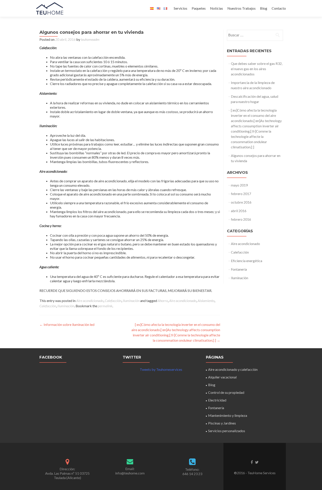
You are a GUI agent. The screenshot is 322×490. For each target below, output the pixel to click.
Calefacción (113, 300)
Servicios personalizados (226, 431)
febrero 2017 (241, 194)
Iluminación (131, 300)
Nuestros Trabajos (241, 8)
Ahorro (163, 300)
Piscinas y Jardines (222, 423)
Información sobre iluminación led (66, 324)
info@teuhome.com (130, 473)
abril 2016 (238, 211)
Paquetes (199, 8)
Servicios (180, 8)
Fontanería (239, 269)
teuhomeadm (90, 39)
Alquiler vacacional (222, 377)
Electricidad (217, 400)
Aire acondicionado (89, 300)
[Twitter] (257, 462)
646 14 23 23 (192, 474)
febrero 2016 (241, 219)
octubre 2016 (241, 202)
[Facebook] (252, 462)
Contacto (279, 8)
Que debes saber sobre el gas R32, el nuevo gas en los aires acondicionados (256, 68)
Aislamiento (206, 300)
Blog (263, 8)
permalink (105, 306)
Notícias (216, 8)
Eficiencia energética (246, 261)
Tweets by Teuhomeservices (161, 369)
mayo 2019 (239, 185)
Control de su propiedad (226, 392)
